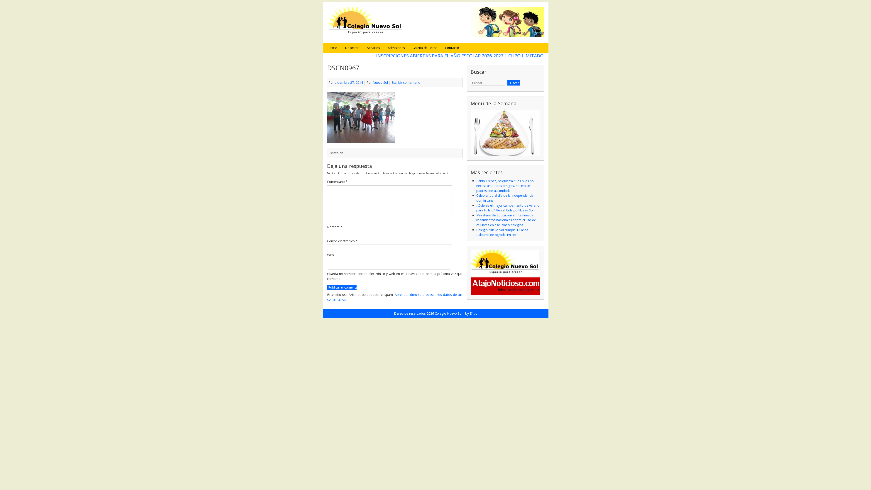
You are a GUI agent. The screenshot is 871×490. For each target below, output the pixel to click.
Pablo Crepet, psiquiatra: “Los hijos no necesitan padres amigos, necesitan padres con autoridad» (505, 186)
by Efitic (471, 313)
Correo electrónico (342, 241)
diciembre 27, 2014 (349, 82)
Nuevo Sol (380, 82)
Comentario (337, 181)
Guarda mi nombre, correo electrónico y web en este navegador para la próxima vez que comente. (394, 276)
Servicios (373, 48)
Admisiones (396, 48)
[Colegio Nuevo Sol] (435, 36)
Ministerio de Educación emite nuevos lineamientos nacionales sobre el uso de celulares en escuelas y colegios (506, 220)
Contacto (452, 48)
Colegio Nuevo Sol (448, 313)
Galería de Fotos (425, 48)
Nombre (334, 227)
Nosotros (352, 48)
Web (330, 255)
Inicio (333, 48)
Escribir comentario (405, 82)
